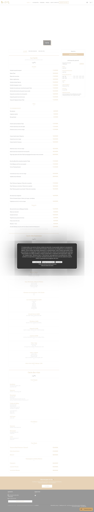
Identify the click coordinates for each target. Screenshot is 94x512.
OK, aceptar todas (37, 262)
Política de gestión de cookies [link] (47, 265)
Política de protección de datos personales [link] (47, 264)
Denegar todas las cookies (48, 262)
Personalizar (59, 262)
